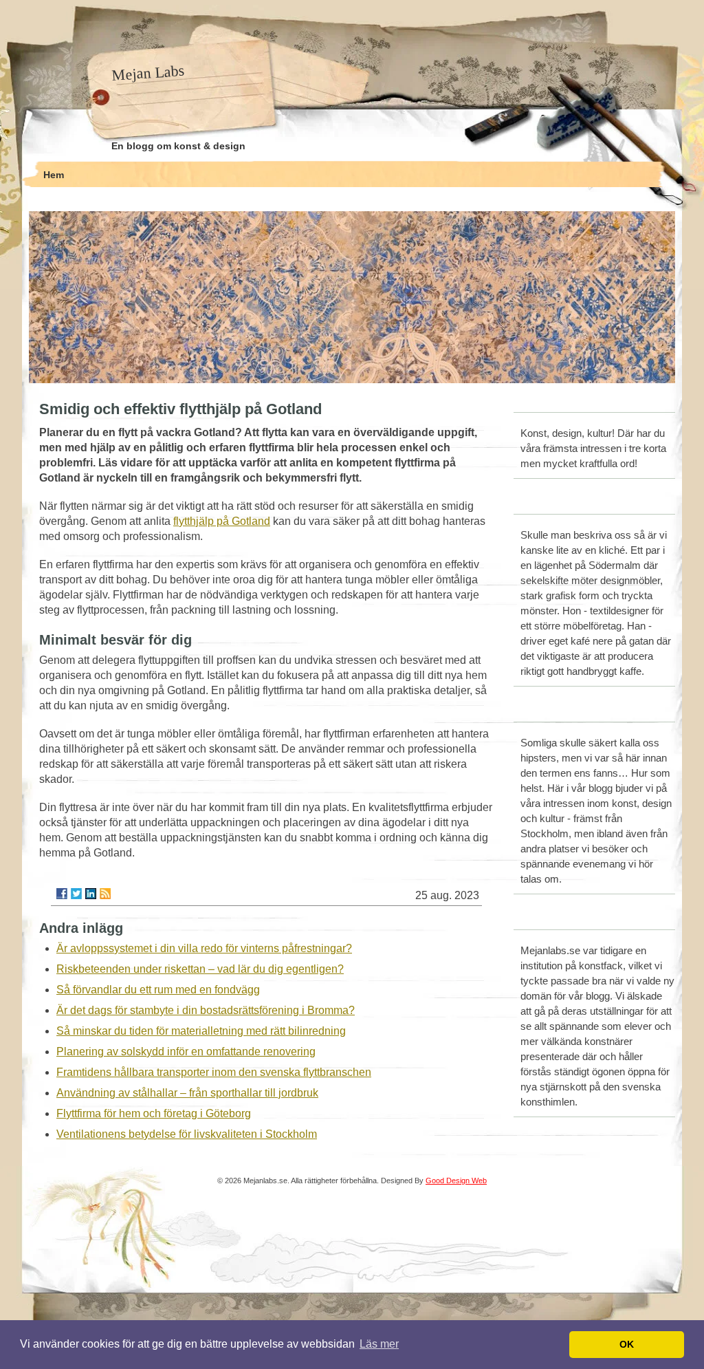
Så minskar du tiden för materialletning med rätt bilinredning (201, 1031)
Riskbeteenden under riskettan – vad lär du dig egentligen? (200, 969)
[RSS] (105, 893)
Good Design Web (456, 1180)
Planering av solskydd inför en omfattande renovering (186, 1051)
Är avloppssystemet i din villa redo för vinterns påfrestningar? (204, 948)
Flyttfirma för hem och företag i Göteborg (153, 1113)
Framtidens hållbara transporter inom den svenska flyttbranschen (213, 1072)
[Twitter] (76, 893)
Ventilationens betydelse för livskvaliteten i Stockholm (186, 1134)
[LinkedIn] (90, 893)
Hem (53, 174)
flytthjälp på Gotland (221, 521)
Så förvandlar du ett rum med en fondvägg (158, 989)
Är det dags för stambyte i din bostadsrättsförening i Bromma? (205, 1010)
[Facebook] (61, 893)
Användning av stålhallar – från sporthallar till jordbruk (187, 1093)
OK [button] (626, 1344)
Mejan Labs (148, 73)
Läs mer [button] (379, 1344)
